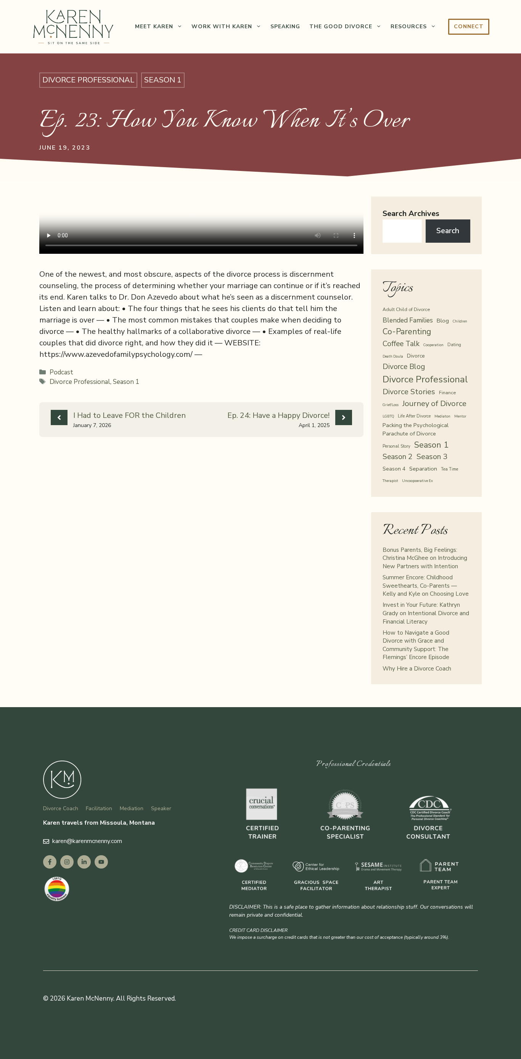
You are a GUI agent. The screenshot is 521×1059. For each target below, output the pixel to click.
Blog (443, 320)
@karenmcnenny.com (94, 841)
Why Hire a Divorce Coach (417, 668)
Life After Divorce (414, 416)
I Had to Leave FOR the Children (129, 415)
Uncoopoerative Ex (417, 480)
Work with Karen (221, 26)
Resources (409, 26)
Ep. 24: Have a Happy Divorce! (278, 415)
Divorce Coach (60, 808)
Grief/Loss (391, 404)
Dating (454, 345)
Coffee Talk (401, 344)
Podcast (61, 372)
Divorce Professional (88, 80)
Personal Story (396, 446)
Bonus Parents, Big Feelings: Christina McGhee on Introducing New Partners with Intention (425, 558)
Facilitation (99, 808)
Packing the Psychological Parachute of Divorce (416, 429)
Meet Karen (154, 26)
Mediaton (442, 416)
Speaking (285, 26)
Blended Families (408, 320)
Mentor (460, 416)
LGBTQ (388, 416)
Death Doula (393, 356)
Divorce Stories (409, 392)
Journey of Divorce (434, 403)
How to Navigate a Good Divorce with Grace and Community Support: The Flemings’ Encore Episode (416, 645)
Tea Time (449, 469)
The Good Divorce (340, 26)
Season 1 (163, 80)
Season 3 (431, 456)
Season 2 (398, 456)
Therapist (390, 480)
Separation (423, 468)
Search (447, 231)
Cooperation (433, 344)
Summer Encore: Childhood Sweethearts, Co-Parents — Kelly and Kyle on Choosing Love (426, 586)
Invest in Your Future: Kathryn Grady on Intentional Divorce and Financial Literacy (426, 613)
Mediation (131, 808)
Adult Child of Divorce (406, 309)
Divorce (416, 355)
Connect (469, 26)
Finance (447, 392)
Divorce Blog (404, 367)
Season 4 (394, 468)
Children (460, 321)
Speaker (161, 808)
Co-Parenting (407, 331)
